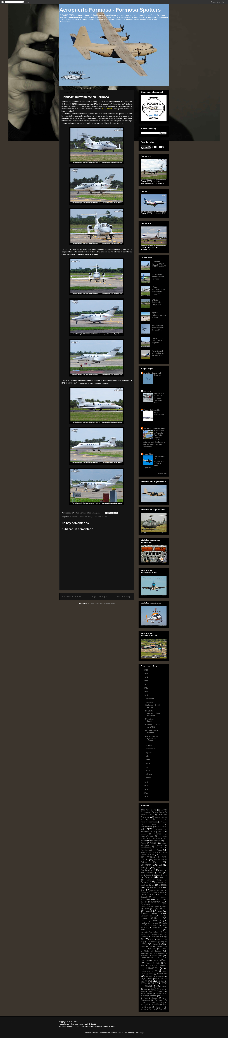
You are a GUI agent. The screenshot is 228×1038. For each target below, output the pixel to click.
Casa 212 (162, 877)
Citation (163, 885)
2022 (146, 684)
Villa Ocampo (155, 1005)
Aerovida (157, 834)
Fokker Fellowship (151, 410)
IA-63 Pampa (158, 927)
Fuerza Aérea (149, 913)
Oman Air (157, 375)
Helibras (155, 923)
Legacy (143, 946)
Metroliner (145, 953)
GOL (143, 921)
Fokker (159, 911)
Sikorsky (160, 991)
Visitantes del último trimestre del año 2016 (158, 353)
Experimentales (147, 906)
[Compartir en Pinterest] (116, 513)
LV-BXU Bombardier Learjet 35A (156, 302)
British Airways (147, 873)
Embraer (155, 902)
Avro (155, 860)
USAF (153, 1002)
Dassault (144, 892)
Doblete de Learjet (149, 720)
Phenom (144, 960)
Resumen (162, 973)
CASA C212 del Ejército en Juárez (151, 738)
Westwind (144, 1009)
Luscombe (144, 949)
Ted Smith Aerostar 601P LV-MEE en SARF (159, 264)
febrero (149, 774)
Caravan (149, 877)
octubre (149, 745)
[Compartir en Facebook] (114, 513)
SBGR (143, 991)
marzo (149, 770)
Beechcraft (146, 865)
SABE (150, 981)
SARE (164, 983)
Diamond (161, 895)
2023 (146, 681)
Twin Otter (159, 1000)
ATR (152, 854)
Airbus (153, 843)
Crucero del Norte (156, 890)
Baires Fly (148, 862)
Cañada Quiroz (160, 875)
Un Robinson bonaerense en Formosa (158, 276)
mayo (148, 763)
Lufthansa (159, 947)
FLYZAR (148, 911)
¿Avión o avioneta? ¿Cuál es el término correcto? (158, 290)
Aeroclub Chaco (147, 815)
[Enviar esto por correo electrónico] (106, 513)
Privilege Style (145, 971)
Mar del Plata (162, 949)
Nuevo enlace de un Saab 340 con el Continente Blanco (159, 398)
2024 (146, 677)
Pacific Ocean (147, 958)
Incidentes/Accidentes (149, 932)
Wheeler (152, 1009)
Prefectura (162, 965)
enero (148, 778)
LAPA (158, 939)
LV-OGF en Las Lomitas (151, 731)
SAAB (160, 979)
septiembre (151, 749)
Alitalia (159, 846)
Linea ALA (148, 454)
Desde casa (147, 894)
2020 (146, 692)
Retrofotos (149, 976)
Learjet (90, 517)
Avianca (163, 854)
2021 (146, 688)
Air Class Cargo (154, 838)
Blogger (141, 1033)
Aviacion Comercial (152, 373)
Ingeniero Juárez (157, 934)
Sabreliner (161, 981)
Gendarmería (146, 916)
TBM (145, 996)
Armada (155, 852)
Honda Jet (83, 517)
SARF (104, 517)
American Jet (146, 850)
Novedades (157, 955)
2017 (146, 786)
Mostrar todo (162, 473)
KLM (151, 939)
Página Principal (99, 596)
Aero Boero (159, 812)
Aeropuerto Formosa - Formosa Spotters (110, 10)
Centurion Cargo (154, 880)
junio (148, 760)
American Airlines (158, 848)
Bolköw (160, 867)
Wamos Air (159, 1007)
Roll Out (147, 391)
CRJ (142, 890)
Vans (160, 1002)
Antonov (144, 852)
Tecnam (153, 996)
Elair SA (144, 902)
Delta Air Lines (158, 892)
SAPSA (144, 983)
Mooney (161, 953)
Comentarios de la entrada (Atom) (102, 603)
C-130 (159, 873)
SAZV (162, 989)
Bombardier (74, 517)
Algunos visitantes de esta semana (159, 315)
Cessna (144, 882)
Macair (152, 949)
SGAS (150, 991)
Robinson (159, 976)
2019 (146, 695)
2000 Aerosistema (148, 810)
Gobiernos (156, 918)
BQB (161, 870)
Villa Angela (144, 1005)
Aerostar (161, 832)
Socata (143, 993)
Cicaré (143, 885)
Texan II (164, 996)
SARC (153, 983)
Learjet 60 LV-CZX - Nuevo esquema (157, 340)
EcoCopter (163, 897)
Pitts (158, 963)
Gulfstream (156, 921)
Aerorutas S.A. (147, 832)
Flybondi (163, 906)
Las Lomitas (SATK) (156, 942)
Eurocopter (145, 904)
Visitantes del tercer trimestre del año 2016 (158, 327)
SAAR (142, 981)
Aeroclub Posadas (156, 820)
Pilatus (155, 960)
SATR (145, 989)
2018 (146, 782)
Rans (151, 974)
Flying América (160, 909)
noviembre (150, 702)
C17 (142, 875)
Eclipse (154, 897)
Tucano (155, 998)
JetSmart (144, 937)
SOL (151, 993)
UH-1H (143, 1002)
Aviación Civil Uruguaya (154, 428)
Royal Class (146, 979)
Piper (164, 960)
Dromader (144, 897)
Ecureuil (146, 899)
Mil (154, 953)
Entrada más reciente (71, 596)
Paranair (161, 958)
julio (148, 756)
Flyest (146, 909)
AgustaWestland (147, 836)
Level (150, 946)
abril (148, 767)
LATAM (144, 944)
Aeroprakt (158, 829)
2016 (146, 789)
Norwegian (144, 955)
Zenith (161, 1009)
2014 (146, 796)
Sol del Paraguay (161, 993)
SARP (164, 986)
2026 (146, 670)
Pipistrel (149, 963)
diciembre (150, 698)
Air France (155, 840)
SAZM (153, 989)
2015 (146, 793)
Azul (162, 860)
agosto (149, 752)
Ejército (159, 899)
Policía (150, 965)
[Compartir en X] (111, 513)
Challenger (159, 882)
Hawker (144, 923)
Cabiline (148, 875)
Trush (146, 998)
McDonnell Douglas (153, 951)
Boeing (144, 867)
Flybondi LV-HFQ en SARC (152, 726)
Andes (159, 850)
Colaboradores (153, 887)
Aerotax (143, 834)
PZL (156, 971)
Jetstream (155, 937)
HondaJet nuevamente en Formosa (152, 713)
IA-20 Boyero (152, 925)
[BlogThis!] (109, 513)
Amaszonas (145, 848)
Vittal (149, 1007)
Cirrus (151, 885)
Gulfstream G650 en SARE (152, 706)
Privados (97, 517)
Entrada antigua (124, 596)
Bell (160, 865)
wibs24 (120, 1033)
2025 (146, 673)
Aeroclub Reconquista (149, 822)
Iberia (143, 930)
